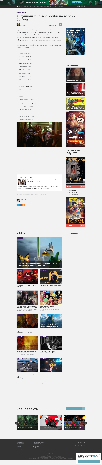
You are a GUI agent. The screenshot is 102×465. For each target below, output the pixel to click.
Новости (20, 12)
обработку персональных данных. (88, 457)
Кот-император (23, 199)
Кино (24, 12)
